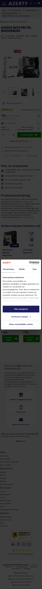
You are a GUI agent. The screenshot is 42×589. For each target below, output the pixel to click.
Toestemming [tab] (8, 269)
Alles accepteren (21, 309)
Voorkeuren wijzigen (19, 317)
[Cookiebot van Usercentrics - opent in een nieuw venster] (29, 262)
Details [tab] (22, 269)
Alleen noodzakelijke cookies (21, 324)
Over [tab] (35, 269)
